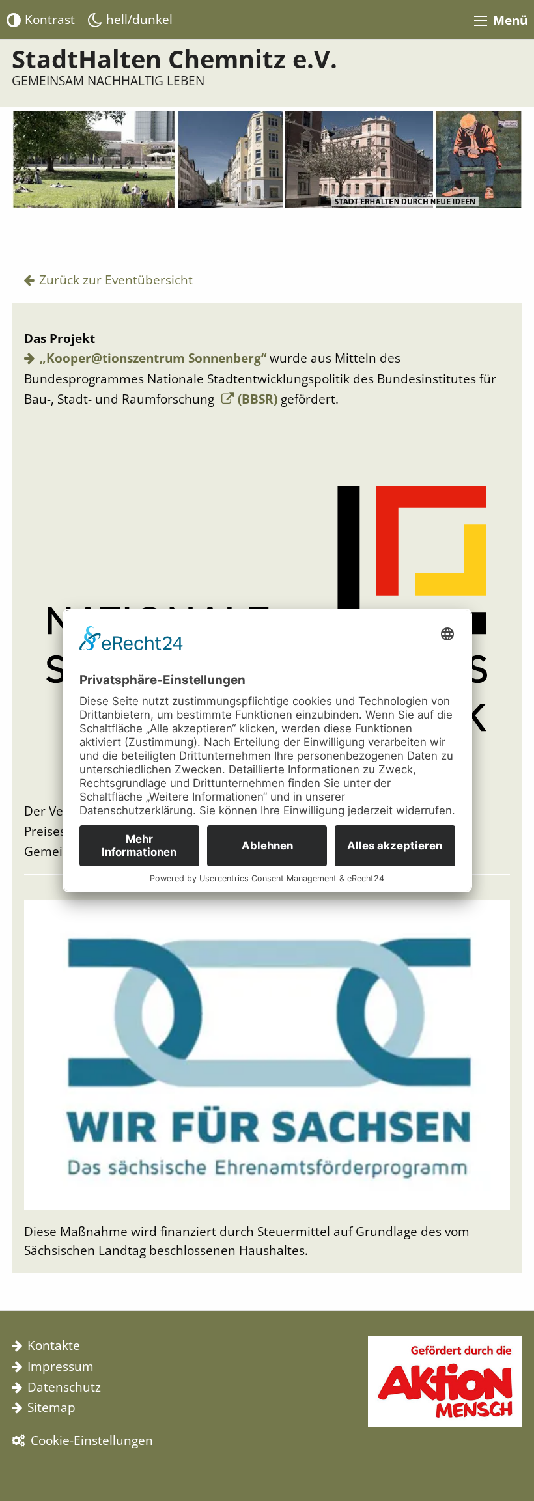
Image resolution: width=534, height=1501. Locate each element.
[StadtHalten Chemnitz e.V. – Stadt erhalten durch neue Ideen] (267, 171)
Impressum (60, 1366)
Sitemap (51, 1407)
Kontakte (53, 1345)
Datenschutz (64, 1387)
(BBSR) (257, 398)
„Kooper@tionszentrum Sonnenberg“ (153, 357)
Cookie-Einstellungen (92, 1440)
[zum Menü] (480, 21)
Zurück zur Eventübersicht (116, 279)
